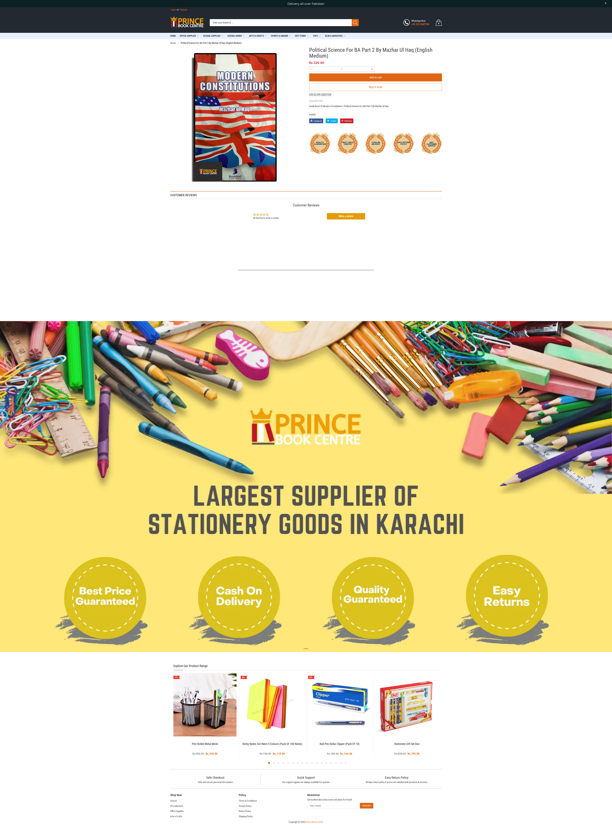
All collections (176, 806)
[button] (237, 178)
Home (173, 36)
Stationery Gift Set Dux (339, 744)
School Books (234, 36)
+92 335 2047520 (420, 24)
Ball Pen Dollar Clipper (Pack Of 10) (272, 744)
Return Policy (245, 811)
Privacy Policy (245, 806)
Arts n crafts (256, 36)
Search (173, 800)
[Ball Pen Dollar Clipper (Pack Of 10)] (272, 705)
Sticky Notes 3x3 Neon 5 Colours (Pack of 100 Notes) (205, 744)
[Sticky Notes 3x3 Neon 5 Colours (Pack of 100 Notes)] (205, 705)
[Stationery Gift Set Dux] (339, 705)
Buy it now (375, 87)
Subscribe (366, 805)
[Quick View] (209, 728)
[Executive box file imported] (407, 705)
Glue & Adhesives (334, 36)
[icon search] (355, 22)
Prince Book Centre (314, 822)
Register (182, 9)
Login (173, 9)
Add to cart (375, 77)
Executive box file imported (407, 744)
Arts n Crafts (176, 816)
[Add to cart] (201, 730)
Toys (315, 36)
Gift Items (300, 36)
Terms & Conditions (248, 800)
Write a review (346, 216)
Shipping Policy (246, 816)
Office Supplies (188, 36)
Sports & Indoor (279, 36)
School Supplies (211, 36)
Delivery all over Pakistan (306, 4)
